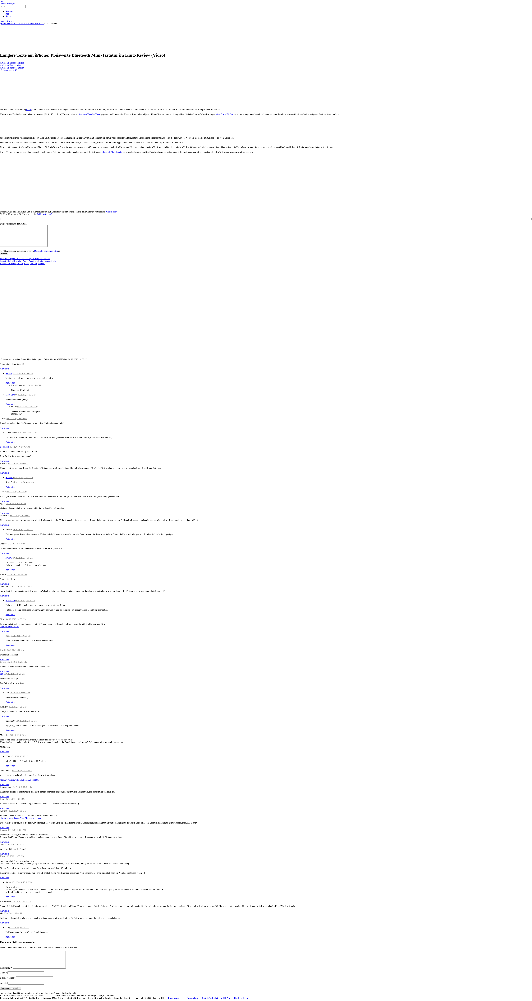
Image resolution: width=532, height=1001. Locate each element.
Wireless (33, 263)
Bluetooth (4, 263)
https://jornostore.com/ (9, 626)
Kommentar (6, 968)
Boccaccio (4, 447)
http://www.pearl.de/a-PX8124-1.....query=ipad (20, 818)
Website (3, 983)
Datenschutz (192, 998)
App (7, 14)
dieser (28, 109)
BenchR (9, 477)
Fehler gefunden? (44, 214)
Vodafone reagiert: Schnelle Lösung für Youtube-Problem (25, 258)
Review (12, 263)
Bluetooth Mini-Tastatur (112, 152)
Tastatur (19, 263)
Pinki (2, 674)
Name (3, 973)
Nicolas (9, 373)
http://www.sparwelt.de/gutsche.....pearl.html (19, 780)
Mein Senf (10, 395)
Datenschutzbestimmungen (46, 251)
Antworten (4, 369)
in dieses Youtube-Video (89, 114)
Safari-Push (207, 998)
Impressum (173, 998)
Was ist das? (111, 212)
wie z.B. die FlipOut (224, 114)
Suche (8, 16)
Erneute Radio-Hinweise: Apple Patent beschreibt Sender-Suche (28, 261)
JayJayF (9, 558)
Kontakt (9, 11)
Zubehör (41, 263)
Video (26, 263)
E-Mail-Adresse (8, 978)
